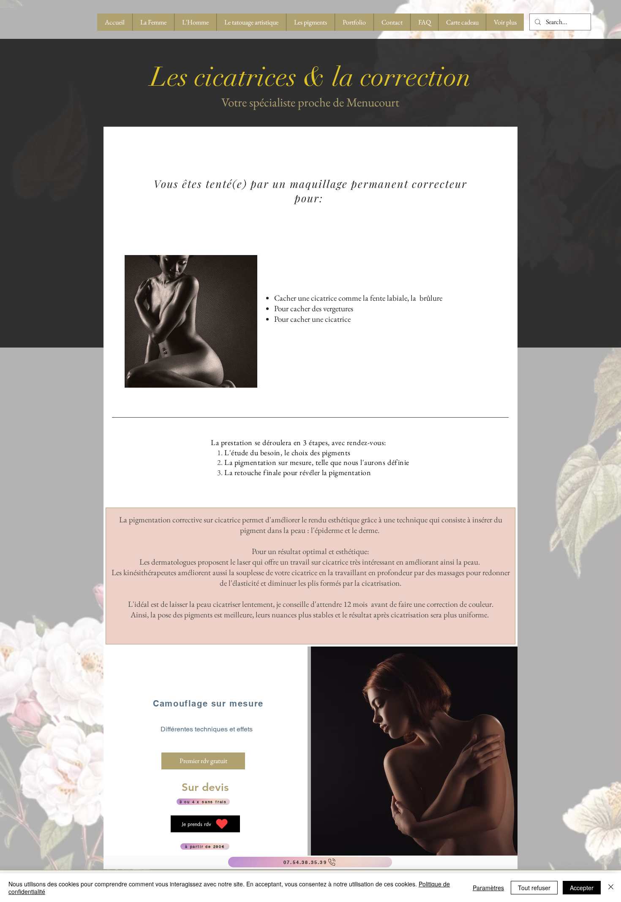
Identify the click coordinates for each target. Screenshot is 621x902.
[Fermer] (611, 887)
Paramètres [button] (488, 887)
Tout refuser (534, 887)
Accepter (582, 887)
